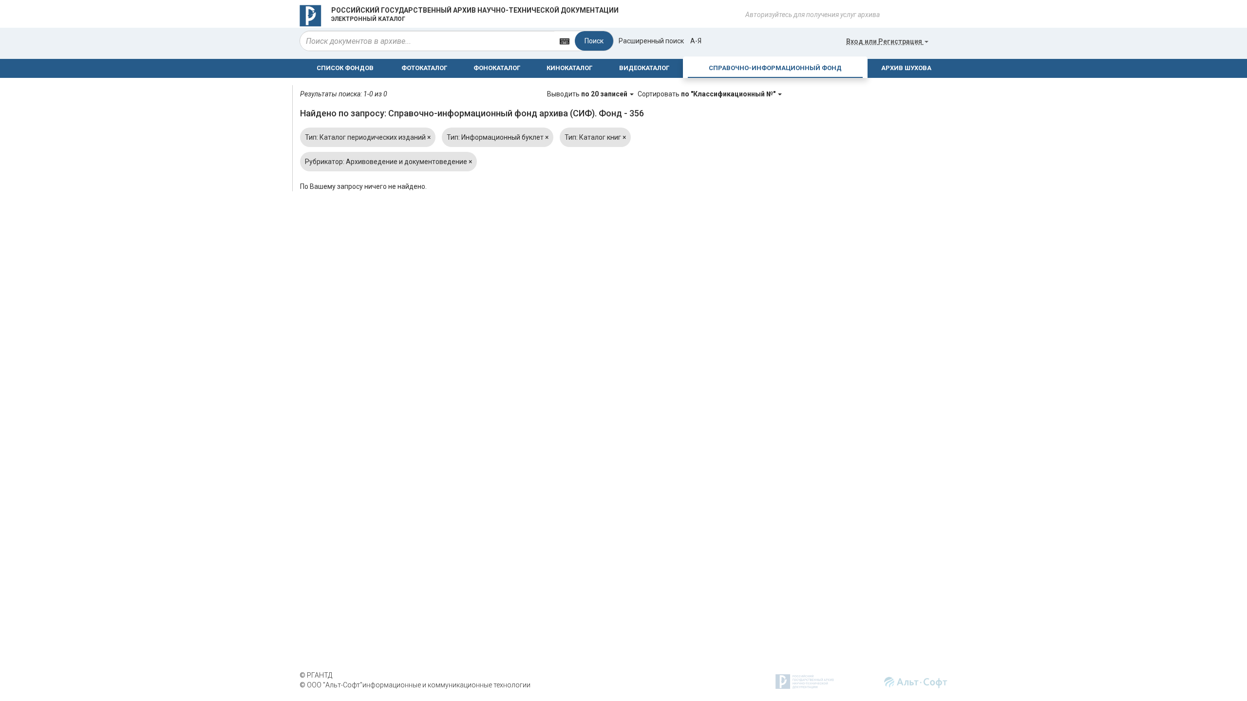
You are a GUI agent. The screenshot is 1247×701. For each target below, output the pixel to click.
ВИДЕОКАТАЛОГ (644, 68)
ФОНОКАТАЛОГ (496, 68)
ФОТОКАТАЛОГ (424, 68)
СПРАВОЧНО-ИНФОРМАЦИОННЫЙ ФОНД (775, 68)
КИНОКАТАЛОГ (569, 68)
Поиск (594, 41)
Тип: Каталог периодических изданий (368, 137)
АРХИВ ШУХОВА (906, 68)
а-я (695, 41)
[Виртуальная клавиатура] (564, 41)
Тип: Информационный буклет (497, 137)
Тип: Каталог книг (595, 137)
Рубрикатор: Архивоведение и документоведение (388, 162)
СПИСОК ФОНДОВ (345, 68)
